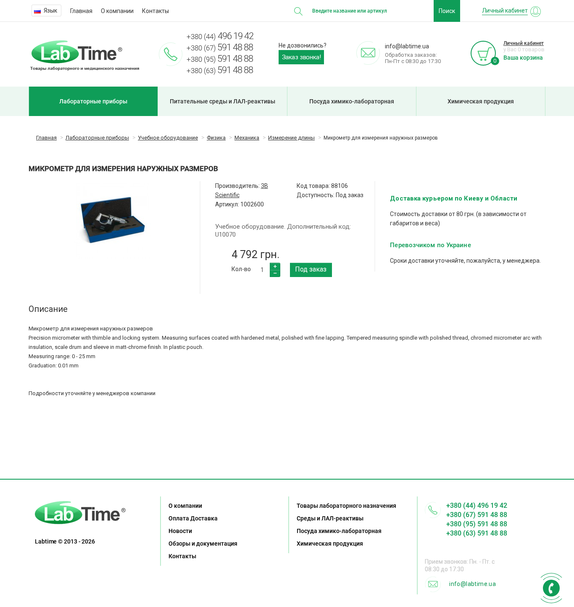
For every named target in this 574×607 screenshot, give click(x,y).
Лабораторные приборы (93, 101)
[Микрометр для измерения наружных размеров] (112, 220)
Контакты (155, 11)
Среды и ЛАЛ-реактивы (330, 518)
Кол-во (241, 269)
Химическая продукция (481, 101)
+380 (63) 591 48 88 (476, 533)
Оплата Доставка (193, 518)
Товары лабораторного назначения (346, 505)
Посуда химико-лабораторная (351, 101)
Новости (180, 531)
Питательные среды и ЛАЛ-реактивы (222, 101)
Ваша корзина (523, 57)
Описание (48, 309)
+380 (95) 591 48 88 (476, 524)
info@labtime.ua (472, 584)
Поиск (447, 11)
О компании (117, 11)
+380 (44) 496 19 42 (476, 505)
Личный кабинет (523, 43)
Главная (81, 11)
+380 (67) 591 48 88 (476, 515)
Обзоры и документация (203, 543)
